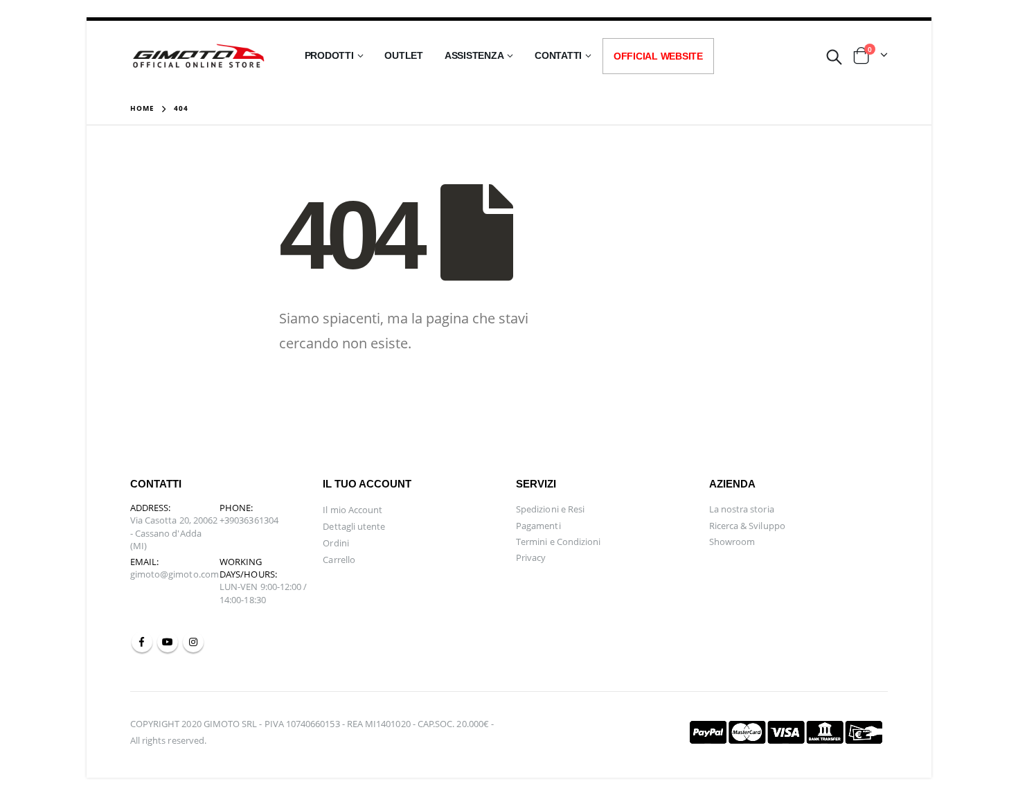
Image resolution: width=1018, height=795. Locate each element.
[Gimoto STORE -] (199, 56)
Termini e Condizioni (558, 541)
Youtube (167, 642)
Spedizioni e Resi (550, 509)
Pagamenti (538, 525)
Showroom (732, 541)
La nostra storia (741, 509)
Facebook (142, 642)
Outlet (403, 55)
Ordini (335, 543)
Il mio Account (352, 509)
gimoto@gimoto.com (174, 574)
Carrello (339, 559)
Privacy (531, 557)
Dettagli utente (354, 526)
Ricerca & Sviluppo (747, 525)
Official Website (658, 56)
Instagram (193, 642)
